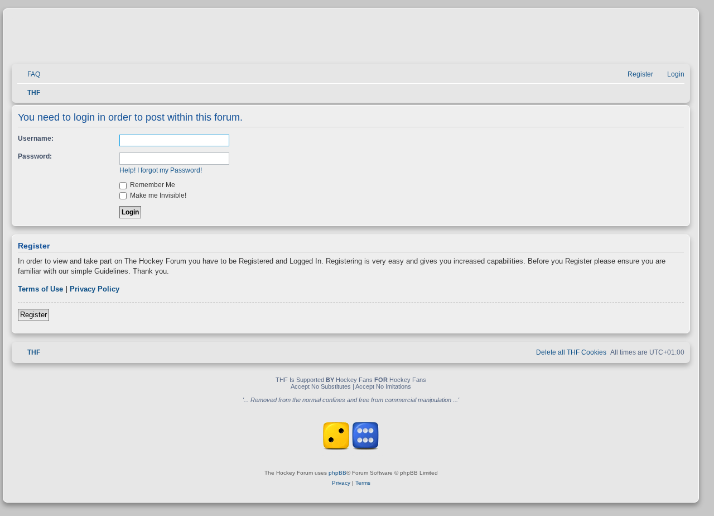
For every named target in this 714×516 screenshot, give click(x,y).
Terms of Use (40, 289)
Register (33, 314)
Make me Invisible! (157, 195)
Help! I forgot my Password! (160, 170)
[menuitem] (28, 74)
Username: (36, 138)
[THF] (140, 39)
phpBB (337, 473)
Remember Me (151, 185)
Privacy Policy (94, 289)
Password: (35, 156)
